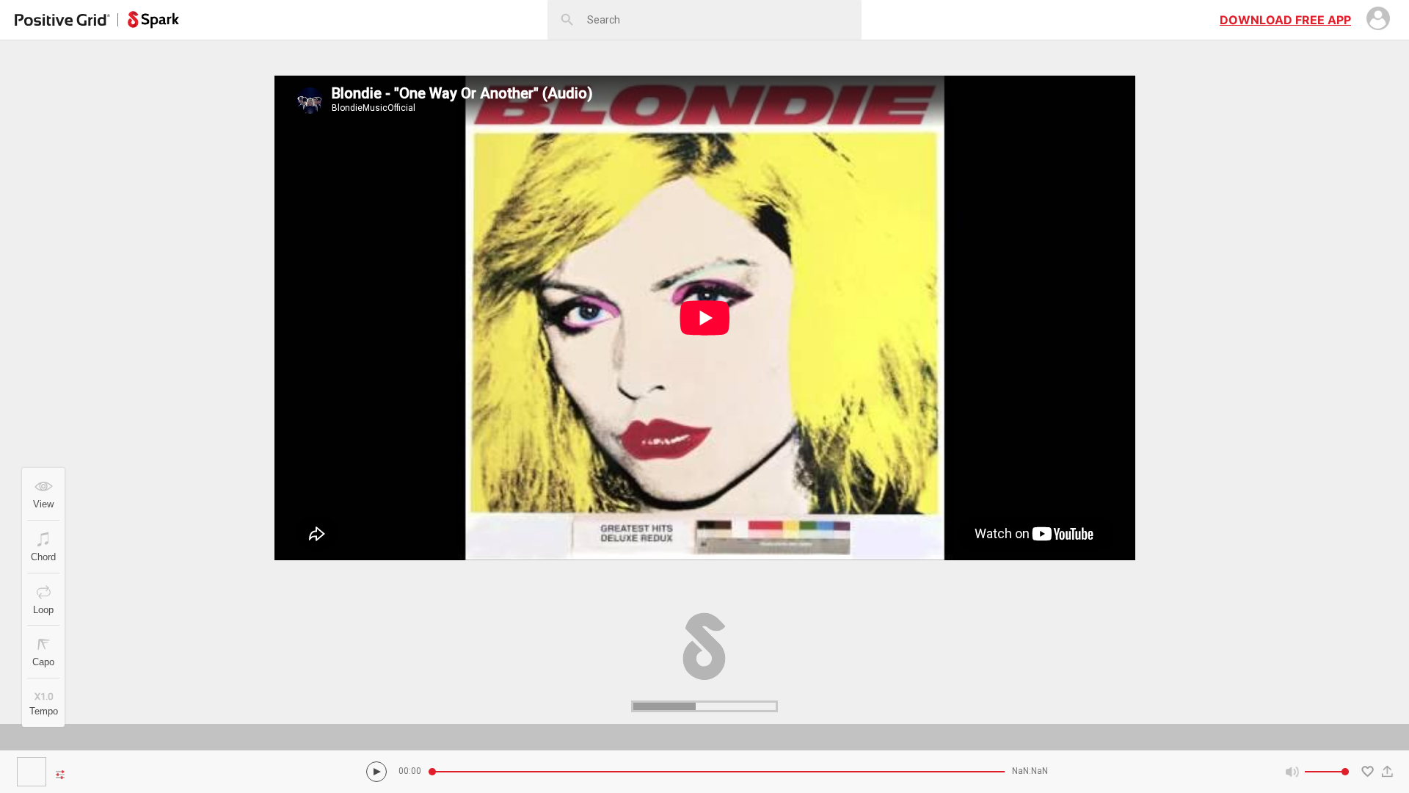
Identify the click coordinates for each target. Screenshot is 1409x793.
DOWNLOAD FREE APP (1285, 19)
